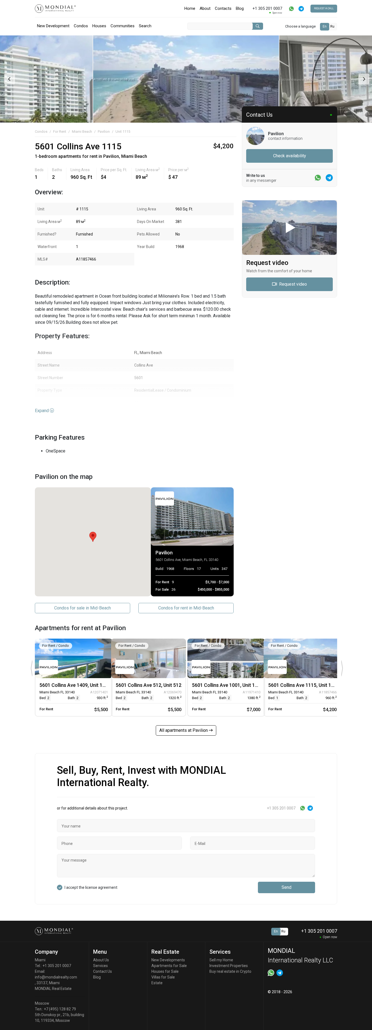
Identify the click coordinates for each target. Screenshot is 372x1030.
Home (189, 8)
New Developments (168, 960)
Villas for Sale (163, 977)
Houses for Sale (165, 971)
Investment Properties (228, 965)
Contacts (223, 8)
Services (100, 965)
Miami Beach (82, 131)
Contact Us (102, 971)
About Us (101, 960)
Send (286, 887)
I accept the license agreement (91, 887)
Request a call (324, 8)
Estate (157, 983)
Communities (123, 25)
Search (145, 25)
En (325, 26)
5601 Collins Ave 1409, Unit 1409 (75, 685)
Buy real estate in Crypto (230, 971)
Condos (81, 25)
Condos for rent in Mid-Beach (186, 608)
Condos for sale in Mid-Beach (82, 608)
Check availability (289, 155)
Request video (292, 284)
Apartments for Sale (169, 965)
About (205, 8)
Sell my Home (221, 960)
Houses (99, 25)
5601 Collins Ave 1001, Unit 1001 (227, 685)
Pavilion (104, 131)
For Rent (59, 131)
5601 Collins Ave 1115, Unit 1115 (303, 685)
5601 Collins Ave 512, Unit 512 (148, 685)
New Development (53, 25)
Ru (332, 26)
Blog (240, 8)
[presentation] (9, 79)
